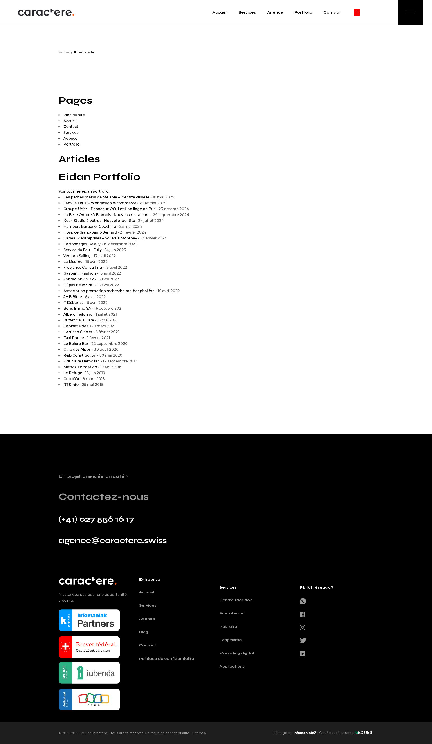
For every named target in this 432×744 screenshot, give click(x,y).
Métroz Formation (80, 367)
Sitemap (199, 733)
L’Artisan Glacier (77, 332)
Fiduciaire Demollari (81, 361)
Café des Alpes (77, 349)
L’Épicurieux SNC (78, 285)
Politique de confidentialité (166, 658)
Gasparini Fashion (79, 273)
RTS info (71, 384)
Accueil (69, 121)
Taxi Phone (73, 338)
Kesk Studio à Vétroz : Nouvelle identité (99, 220)
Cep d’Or (71, 379)
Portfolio (71, 144)
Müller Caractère (93, 733)
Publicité (228, 626)
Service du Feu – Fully (82, 250)
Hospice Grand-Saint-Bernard (90, 232)
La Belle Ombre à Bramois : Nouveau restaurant (106, 215)
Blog (143, 632)
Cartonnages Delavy (82, 244)
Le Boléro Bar (75, 343)
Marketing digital (236, 653)
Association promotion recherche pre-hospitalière (109, 291)
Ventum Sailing (77, 256)
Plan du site (74, 115)
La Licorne (72, 261)
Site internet (232, 613)
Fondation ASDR (78, 279)
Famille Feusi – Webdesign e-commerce (99, 203)
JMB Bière (72, 297)
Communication (235, 600)
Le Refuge (72, 373)
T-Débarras (73, 302)
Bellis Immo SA (77, 308)
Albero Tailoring (77, 314)
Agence (70, 138)
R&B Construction (79, 355)
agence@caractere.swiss (112, 540)
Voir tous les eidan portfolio (83, 191)
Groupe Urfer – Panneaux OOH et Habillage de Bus (109, 209)
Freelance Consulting (82, 267)
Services (71, 132)
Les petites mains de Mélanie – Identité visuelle (106, 197)
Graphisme (230, 640)
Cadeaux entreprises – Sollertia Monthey (100, 238)
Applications (232, 666)
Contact (70, 127)
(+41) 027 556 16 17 (96, 519)
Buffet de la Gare (78, 320)
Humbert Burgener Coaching (89, 226)
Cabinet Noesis (77, 326)
